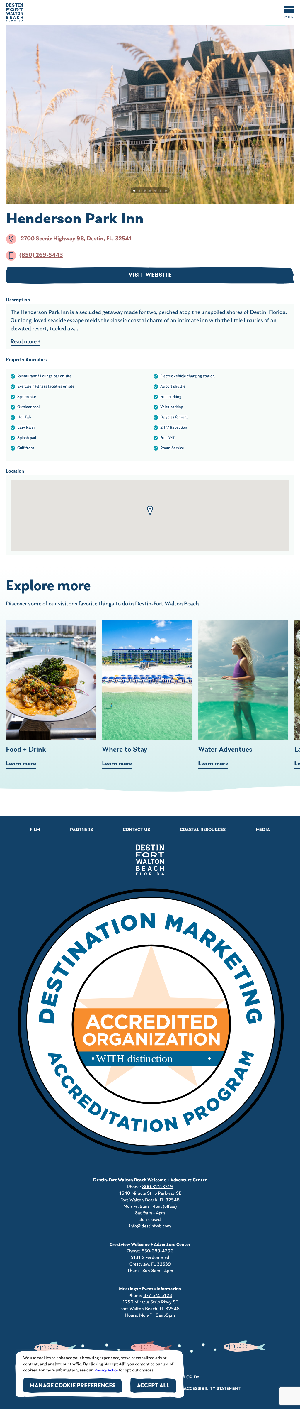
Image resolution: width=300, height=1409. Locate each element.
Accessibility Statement (212, 1388)
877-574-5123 (157, 1295)
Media (263, 830)
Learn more (21, 764)
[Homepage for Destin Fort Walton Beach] (150, 859)
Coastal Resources (203, 830)
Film (35, 830)
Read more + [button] (25, 342)
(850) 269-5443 (41, 255)
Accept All (153, 1386)
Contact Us (136, 830)
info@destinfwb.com (150, 1226)
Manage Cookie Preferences (73, 1386)
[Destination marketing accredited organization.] (150, 1023)
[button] (150, 510)
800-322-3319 (157, 1187)
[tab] (134, 191)
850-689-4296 (157, 1251)
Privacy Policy (105, 1370)
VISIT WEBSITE (150, 275)
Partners (81, 830)
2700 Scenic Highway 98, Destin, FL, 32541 (76, 239)
